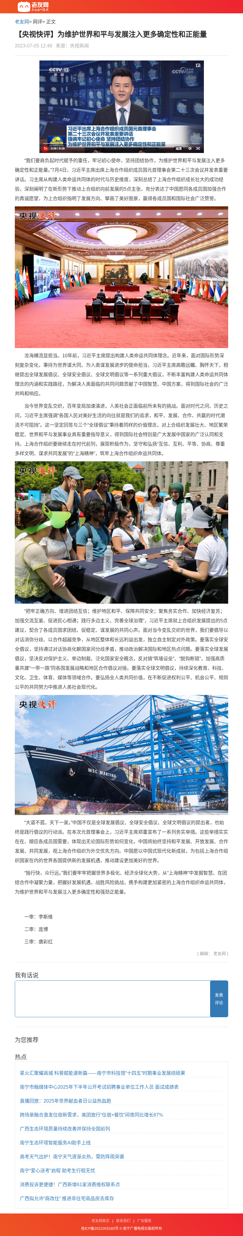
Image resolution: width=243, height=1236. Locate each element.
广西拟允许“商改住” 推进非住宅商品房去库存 (67, 1198)
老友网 (22, 21)
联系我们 (123, 1221)
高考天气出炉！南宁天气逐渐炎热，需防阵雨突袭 (72, 1156)
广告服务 (144, 1221)
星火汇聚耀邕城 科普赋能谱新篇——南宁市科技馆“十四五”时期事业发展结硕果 (102, 1073)
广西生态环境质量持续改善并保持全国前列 (65, 1128)
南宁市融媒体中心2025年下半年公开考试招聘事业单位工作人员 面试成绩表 (99, 1087)
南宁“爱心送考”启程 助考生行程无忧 (57, 1170)
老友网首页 (100, 1221)
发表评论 (219, 999)
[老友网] (33, 6)
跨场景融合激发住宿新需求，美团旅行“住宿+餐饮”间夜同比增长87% (91, 1114)
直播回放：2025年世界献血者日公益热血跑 (65, 1100)
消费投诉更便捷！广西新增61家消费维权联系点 (70, 1184)
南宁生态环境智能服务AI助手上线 (55, 1142)
